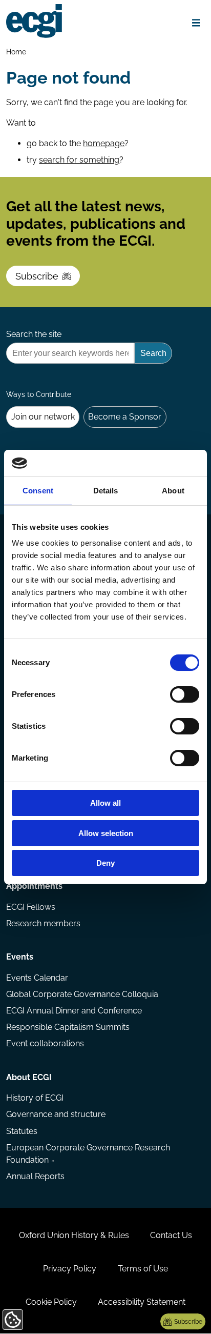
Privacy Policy (69, 1268)
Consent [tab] (38, 490)
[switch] (184, 694)
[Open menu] (196, 23)
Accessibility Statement (141, 1302)
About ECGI (29, 1077)
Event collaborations (45, 1043)
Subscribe (36, 276)
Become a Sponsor (124, 417)
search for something (79, 160)
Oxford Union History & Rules (74, 1235)
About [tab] (173, 490)
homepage (103, 143)
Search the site (33, 334)
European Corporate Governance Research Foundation (88, 1154)
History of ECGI (35, 1098)
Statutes (21, 1131)
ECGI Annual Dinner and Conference (74, 1011)
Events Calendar (37, 978)
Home (16, 51)
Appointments (34, 886)
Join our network (43, 417)
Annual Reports (35, 1176)
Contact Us (171, 1235)
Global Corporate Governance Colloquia (82, 994)
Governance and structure (56, 1114)
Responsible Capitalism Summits (68, 1027)
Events (19, 957)
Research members (43, 923)
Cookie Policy (51, 1302)
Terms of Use (143, 1268)
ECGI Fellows (30, 907)
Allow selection (105, 833)
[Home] (34, 21)
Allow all (105, 803)
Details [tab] (105, 490)
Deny (105, 863)
